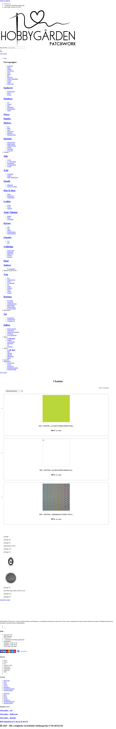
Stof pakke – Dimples (8, 718)
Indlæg (7, 325)
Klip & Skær (10, 190)
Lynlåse (7, 201)
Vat (5, 314)
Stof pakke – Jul (6, 710)
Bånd (6, 261)
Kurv (5, 682)
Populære (8, 98)
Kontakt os (7, 687)
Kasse (5, 684)
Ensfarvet (8, 88)
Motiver (7, 123)
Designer (8, 139)
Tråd (6, 170)
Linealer (8, 237)
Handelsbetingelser (9, 689)
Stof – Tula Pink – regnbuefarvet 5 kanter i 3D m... (56, 514)
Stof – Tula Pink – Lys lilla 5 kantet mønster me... (56, 470)
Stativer (7, 265)
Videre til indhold (5, 1)
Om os (5, 685)
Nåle (6, 156)
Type (6, 274)
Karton (7, 223)
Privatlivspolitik (8, 690)
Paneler (7, 118)
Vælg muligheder (58, 433)
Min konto (7, 680)
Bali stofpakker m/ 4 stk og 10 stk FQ (14, 721)
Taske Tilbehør (11, 212)
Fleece (7, 114)
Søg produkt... (4, 47)
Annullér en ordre (5, 600)
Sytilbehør (8, 246)
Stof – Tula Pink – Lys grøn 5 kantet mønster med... (56, 426)
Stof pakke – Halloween (9, 714)
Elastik (7, 181)
